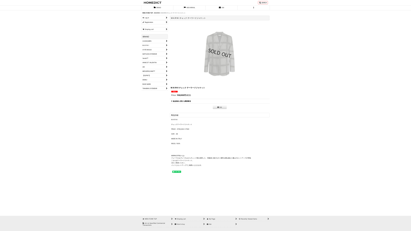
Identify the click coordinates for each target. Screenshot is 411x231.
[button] (263, 2)
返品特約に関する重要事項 (182, 101)
